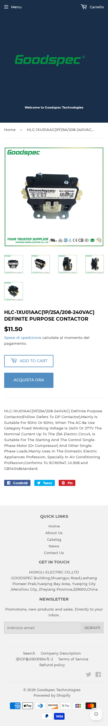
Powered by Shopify (52, 695)
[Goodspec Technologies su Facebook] (98, 675)
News (54, 546)
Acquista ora (29, 379)
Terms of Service (73, 659)
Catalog (54, 539)
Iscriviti (92, 628)
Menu (16, 7)
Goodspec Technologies (59, 690)
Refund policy (52, 665)
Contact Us (54, 552)
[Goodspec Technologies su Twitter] (88, 675)
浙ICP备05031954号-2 (34, 659)
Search (29, 653)
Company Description (61, 653)
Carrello (96, 7)
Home (10, 129)
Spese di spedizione (22, 337)
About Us (54, 533)
